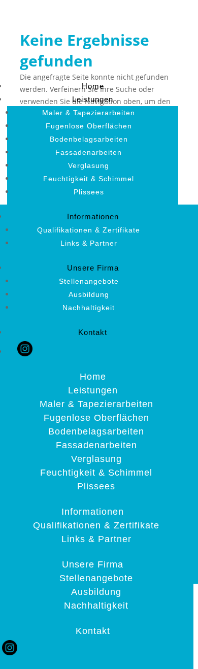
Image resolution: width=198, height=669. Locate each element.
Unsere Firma (93, 267)
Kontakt (92, 332)
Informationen (93, 216)
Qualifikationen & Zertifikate (88, 230)
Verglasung (88, 165)
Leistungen (92, 99)
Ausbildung (89, 294)
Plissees (89, 192)
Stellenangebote (89, 281)
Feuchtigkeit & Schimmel (88, 179)
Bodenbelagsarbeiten (89, 139)
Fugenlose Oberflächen (89, 126)
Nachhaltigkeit (88, 308)
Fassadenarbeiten (88, 152)
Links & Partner (88, 243)
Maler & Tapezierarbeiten (88, 113)
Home (93, 86)
